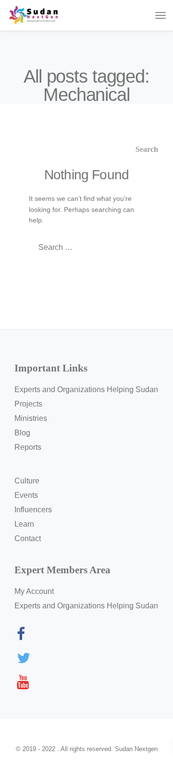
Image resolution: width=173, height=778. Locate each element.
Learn (24, 524)
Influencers (33, 510)
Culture (26, 481)
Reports (27, 447)
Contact (27, 538)
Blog (22, 433)
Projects (28, 404)
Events (26, 495)
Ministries (30, 418)
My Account (34, 591)
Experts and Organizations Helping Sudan (86, 389)
